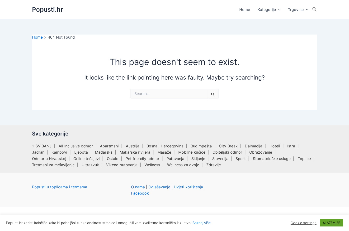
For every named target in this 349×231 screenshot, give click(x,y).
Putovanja (175, 158)
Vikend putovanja (121, 164)
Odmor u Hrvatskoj (49, 158)
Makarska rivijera (135, 152)
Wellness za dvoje (183, 164)
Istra (291, 146)
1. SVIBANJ (42, 146)
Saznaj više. (202, 223)
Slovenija (220, 158)
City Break (228, 146)
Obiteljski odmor (227, 152)
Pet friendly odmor (142, 158)
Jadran (38, 152)
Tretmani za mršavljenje (53, 164)
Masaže (164, 152)
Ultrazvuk (90, 164)
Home (244, 9)
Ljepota (81, 152)
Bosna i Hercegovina (165, 146)
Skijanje (198, 158)
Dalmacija (253, 146)
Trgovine (296, 9)
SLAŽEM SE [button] (331, 223)
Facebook (140, 193)
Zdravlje (213, 164)
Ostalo (112, 158)
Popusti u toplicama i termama (59, 187)
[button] (278, 9)
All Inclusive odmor (76, 146)
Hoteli (274, 146)
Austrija (132, 146)
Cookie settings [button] (303, 223)
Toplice (304, 158)
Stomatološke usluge (272, 158)
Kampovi (59, 152)
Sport (241, 158)
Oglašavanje (159, 187)
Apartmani (109, 146)
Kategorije (267, 9)
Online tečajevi (86, 158)
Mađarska (104, 152)
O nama (138, 187)
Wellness (152, 164)
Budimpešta (201, 146)
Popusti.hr (47, 9)
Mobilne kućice (191, 152)
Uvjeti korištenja (188, 187)
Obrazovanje (260, 152)
